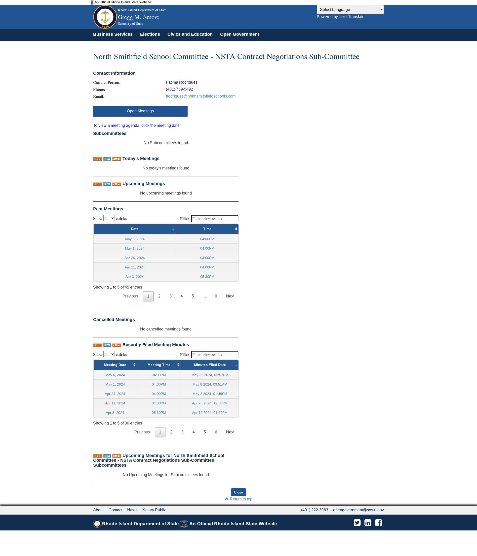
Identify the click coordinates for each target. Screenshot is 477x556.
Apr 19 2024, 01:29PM (210, 413)
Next (230, 296)
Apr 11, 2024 (135, 267)
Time (207, 229)
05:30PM (159, 413)
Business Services (113, 34)
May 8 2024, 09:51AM (210, 384)
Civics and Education (190, 34)
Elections (150, 34)
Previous (130, 296)
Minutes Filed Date (210, 365)
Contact (115, 510)
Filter (184, 218)
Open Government (239, 34)
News (132, 510)
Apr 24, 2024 (134, 258)
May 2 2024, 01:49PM (210, 394)
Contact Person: (106, 82)
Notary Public (154, 510)
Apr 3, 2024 (134, 277)
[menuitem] (112, 34)
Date (135, 229)
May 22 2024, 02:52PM (210, 375)
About (98, 510)
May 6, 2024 (135, 239)
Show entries (110, 218)
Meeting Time (159, 365)
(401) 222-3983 (314, 510)
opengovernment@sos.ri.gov (358, 510)
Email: (98, 96)
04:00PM (159, 375)
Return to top (240, 499)
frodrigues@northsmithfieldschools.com (201, 96)
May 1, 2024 (135, 248)
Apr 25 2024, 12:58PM (210, 403)
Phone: (99, 89)
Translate (356, 17)
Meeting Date (115, 365)
